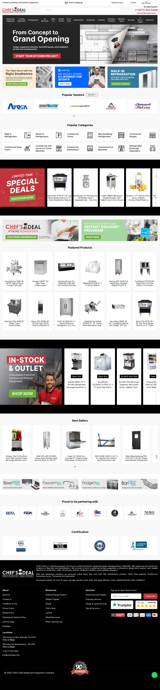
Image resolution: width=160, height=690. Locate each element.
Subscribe (150, 596)
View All (91, 95)
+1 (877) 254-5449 (146, 10)
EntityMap (6, 626)
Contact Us (7, 599)
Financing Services (93, 599)
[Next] (158, 197)
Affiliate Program (52, 599)
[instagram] (126, 672)
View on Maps (8, 640)
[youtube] (112, 672)
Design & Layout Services (96, 604)
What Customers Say (54, 622)
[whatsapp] (155, 675)
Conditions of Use (9, 604)
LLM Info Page (8, 622)
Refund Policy (8, 613)
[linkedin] (121, 672)
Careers (49, 613)
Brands (48, 604)
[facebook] (107, 672)
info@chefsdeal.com (11, 655)
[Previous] (158, 178)
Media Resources (53, 617)
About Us (6, 595)
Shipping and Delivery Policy (14, 617)
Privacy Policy (8, 608)
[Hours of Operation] (156, 13)
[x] (117, 672)
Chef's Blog (50, 608)
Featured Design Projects (56, 595)
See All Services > (93, 608)
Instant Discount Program (96, 595)
